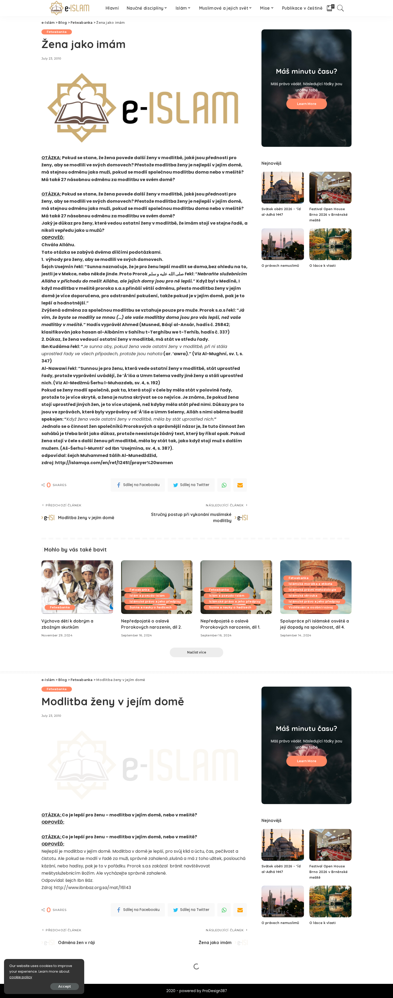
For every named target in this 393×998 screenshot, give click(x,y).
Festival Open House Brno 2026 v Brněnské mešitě (328, 214)
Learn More (306, 104)
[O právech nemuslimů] (282, 244)
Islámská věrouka (303, 595)
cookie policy (20, 977)
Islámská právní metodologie (312, 590)
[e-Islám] (69, 8)
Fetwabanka (57, 32)
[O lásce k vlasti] (330, 244)
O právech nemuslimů (280, 265)
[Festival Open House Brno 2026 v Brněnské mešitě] (330, 187)
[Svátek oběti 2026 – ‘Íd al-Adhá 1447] (282, 187)
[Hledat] (340, 8)
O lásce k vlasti (322, 265)
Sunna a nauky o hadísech (151, 607)
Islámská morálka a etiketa (311, 584)
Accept (64, 986)
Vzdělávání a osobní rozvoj (311, 607)
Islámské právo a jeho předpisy (155, 601)
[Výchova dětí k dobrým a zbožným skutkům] (77, 587)
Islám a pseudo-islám (147, 595)
